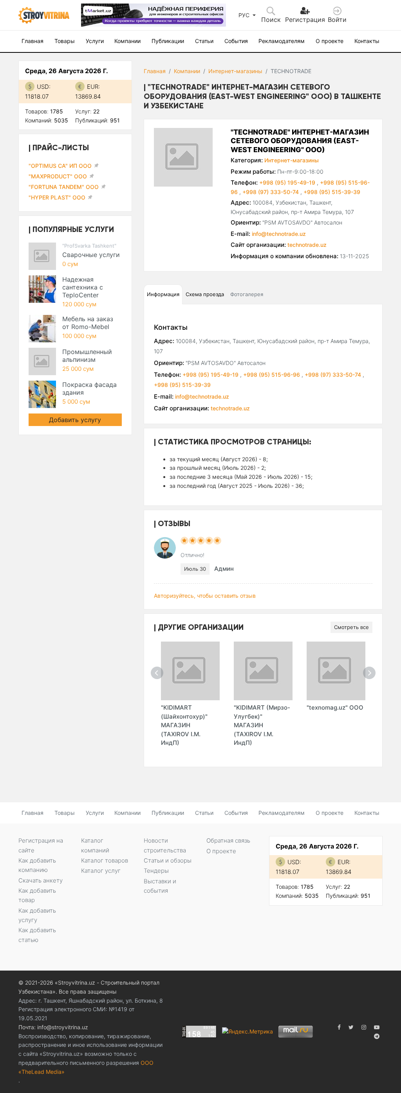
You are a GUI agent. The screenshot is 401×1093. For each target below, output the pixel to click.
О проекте (329, 41)
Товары (64, 41)
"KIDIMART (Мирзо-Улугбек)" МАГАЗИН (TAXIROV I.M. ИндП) (262, 725)
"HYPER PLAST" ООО (57, 197)
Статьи (204, 41)
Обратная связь (228, 840)
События (236, 41)
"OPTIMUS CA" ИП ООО (60, 165)
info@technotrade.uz (279, 233)
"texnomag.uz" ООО (335, 707)
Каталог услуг (101, 870)
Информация (163, 294)
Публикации (168, 41)
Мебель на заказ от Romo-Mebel (87, 323)
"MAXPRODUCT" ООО (58, 176)
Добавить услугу (75, 420)
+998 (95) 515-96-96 (272, 374)
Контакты (366, 41)
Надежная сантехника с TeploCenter (82, 287)
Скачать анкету (40, 880)
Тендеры (156, 870)
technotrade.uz (307, 244)
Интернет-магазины (235, 71)
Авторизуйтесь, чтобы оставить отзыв (205, 595)
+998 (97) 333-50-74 (271, 192)
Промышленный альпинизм (87, 355)
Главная (32, 41)
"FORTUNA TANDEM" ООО (64, 186)
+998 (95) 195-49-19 (288, 182)
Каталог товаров (104, 860)
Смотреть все (351, 627)
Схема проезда (205, 294)
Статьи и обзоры (167, 860)
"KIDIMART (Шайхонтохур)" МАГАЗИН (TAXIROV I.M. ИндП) (184, 725)
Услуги (95, 41)
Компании (127, 41)
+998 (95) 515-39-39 (331, 192)
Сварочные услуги (91, 255)
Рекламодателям (281, 41)
